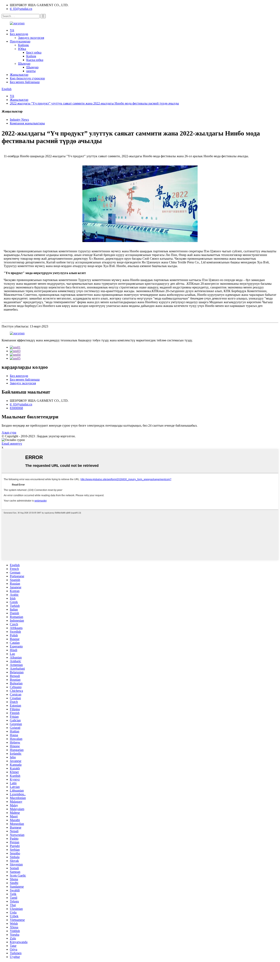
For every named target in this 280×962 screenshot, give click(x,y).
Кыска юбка (34, 60)
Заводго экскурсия (31, 37)
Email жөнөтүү (12, 443)
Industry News (19, 119)
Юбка (22, 49)
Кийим (31, 56)
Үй (12, 30)
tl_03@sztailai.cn (21, 8)
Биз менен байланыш (25, 82)
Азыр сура (9, 432)
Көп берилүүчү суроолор (27, 78)
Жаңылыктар (19, 74)
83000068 (16, 408)
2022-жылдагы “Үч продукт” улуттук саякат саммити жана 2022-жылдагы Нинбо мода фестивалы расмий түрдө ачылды (94, 103)
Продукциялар (20, 41)
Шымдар (24, 63)
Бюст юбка (33, 52)
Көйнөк (23, 45)
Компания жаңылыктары (27, 123)
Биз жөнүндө (19, 34)
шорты (31, 71)
